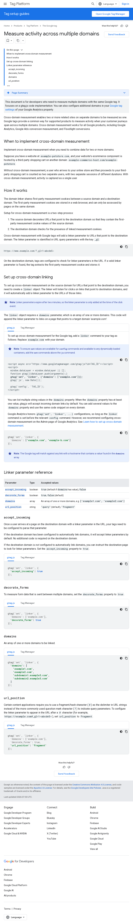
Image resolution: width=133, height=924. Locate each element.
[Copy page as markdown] (18, 40)
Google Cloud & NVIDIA (15, 833)
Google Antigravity (99, 833)
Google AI (9, 890)
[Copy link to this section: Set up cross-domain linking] (56, 277)
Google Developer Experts (17, 823)
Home (7, 26)
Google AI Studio (98, 828)
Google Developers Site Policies (86, 788)
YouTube (51, 838)
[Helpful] (121, 25)
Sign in (125, 4)
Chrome (94, 818)
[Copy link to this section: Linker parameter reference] (55, 473)
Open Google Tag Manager (110, 13)
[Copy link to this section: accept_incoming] (33, 518)
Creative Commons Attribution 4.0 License (91, 784)
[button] (66, 93)
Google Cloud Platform (15, 885)
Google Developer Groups (17, 818)
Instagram (52, 823)
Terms (7, 909)
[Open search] (93, 4)
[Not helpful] (126, 25)
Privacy (17, 909)
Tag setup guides (16, 14)
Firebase (94, 823)
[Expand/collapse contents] (22, 50)
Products (18, 26)
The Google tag (49, 26)
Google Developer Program (17, 813)
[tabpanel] (66, 398)
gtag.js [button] (11, 327)
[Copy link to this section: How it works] (30, 191)
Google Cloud (96, 838)
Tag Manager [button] (28, 327)
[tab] (11, 327)
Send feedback (116, 34)
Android (94, 813)
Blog (49, 813)
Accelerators (10, 828)
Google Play (96, 844)
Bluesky (51, 818)
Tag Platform (20, 4)
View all (94, 849)
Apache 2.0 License (43, 788)
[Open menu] (5, 4)
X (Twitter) (52, 833)
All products (10, 895)
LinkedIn (51, 828)
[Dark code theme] (121, 246)
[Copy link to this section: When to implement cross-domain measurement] (93, 142)
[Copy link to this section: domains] (19, 637)
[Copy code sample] (126, 246)
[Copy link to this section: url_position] (28, 698)
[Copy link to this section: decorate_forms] (32, 588)
